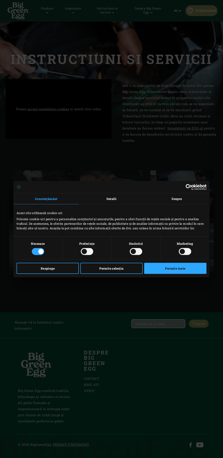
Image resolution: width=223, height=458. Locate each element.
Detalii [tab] (111, 198)
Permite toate (175, 268)
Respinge (48, 268)
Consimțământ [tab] (46, 198)
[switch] (87, 251)
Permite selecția (111, 268)
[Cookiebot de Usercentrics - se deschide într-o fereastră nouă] (187, 187)
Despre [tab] (177, 198)
